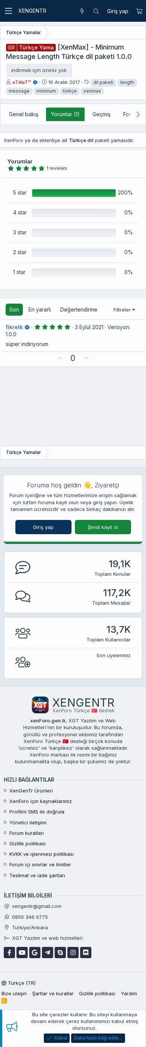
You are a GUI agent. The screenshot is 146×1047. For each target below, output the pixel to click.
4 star (20, 212)
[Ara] (96, 11)
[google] (34, 952)
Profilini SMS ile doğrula (36, 812)
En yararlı (39, 309)
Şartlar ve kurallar (53, 993)
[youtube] (22, 952)
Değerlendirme (78, 309)
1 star (19, 272)
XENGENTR (32, 10)
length (127, 82)
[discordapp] (85, 952)
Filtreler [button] (122, 310)
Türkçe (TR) (21, 983)
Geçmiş (101, 114)
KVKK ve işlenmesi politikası (41, 854)
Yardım (129, 993)
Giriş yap (43, 527)
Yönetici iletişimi (27, 822)
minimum (46, 91)
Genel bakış (23, 114)
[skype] (60, 952)
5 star (20, 192)
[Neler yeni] (82, 11)
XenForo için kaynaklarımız (40, 801)
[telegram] (47, 952)
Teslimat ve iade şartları (37, 875)
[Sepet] (139, 11)
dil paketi (103, 82)
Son (14, 309)
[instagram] (73, 952)
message (19, 91)
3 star (20, 232)
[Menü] (8, 11)
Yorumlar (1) (65, 114)
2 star (20, 252)
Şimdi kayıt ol (103, 527)
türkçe (70, 91)
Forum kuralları (26, 833)
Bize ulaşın (14, 993)
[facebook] (9, 952)
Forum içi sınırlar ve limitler (40, 864)
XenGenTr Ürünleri (31, 791)
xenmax (92, 91)
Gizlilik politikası (27, 843)
